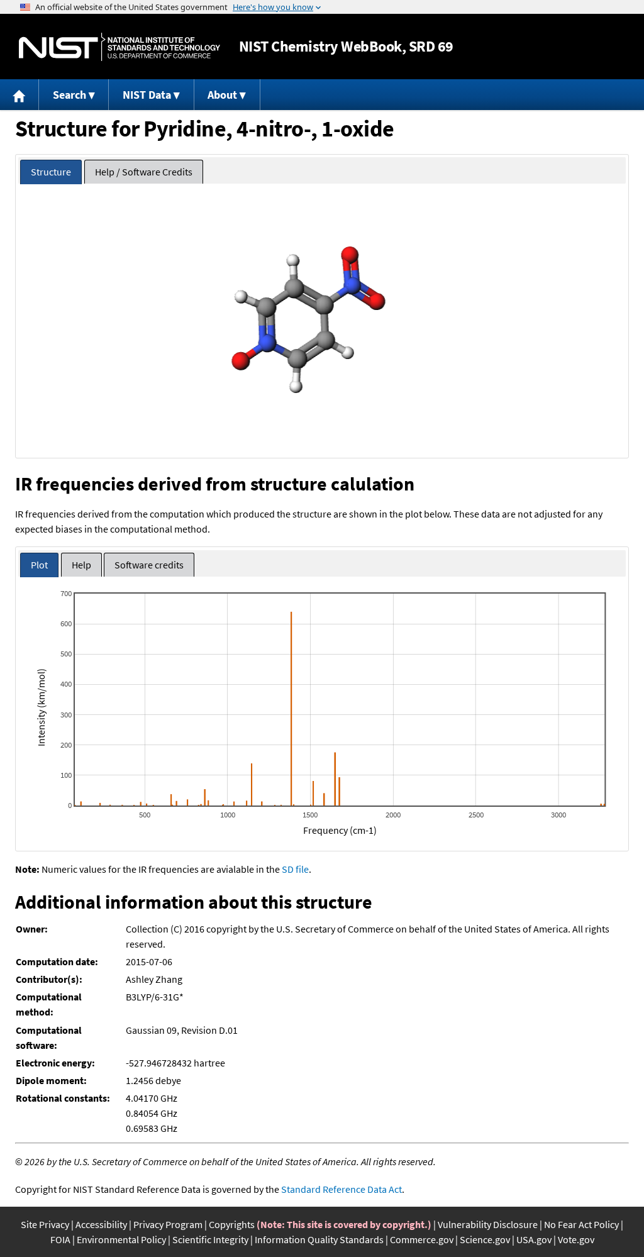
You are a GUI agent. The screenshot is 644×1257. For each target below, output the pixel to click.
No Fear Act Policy (581, 1224)
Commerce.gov (421, 1239)
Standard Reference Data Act (341, 1189)
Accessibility (101, 1224)
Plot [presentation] (39, 564)
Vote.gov (576, 1239)
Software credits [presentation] (149, 564)
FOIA (60, 1239)
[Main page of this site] (19, 94)
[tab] (51, 172)
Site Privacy (45, 1224)
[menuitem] (19, 94)
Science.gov (485, 1239)
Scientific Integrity (210, 1239)
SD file (295, 869)
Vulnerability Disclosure (488, 1224)
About (222, 94)
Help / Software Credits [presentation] (143, 171)
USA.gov (534, 1239)
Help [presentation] (81, 564)
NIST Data (147, 94)
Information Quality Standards (319, 1239)
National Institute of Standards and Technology (119, 47)
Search (69, 94)
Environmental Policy (121, 1239)
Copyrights (232, 1224)
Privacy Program (168, 1224)
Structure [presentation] (51, 171)
